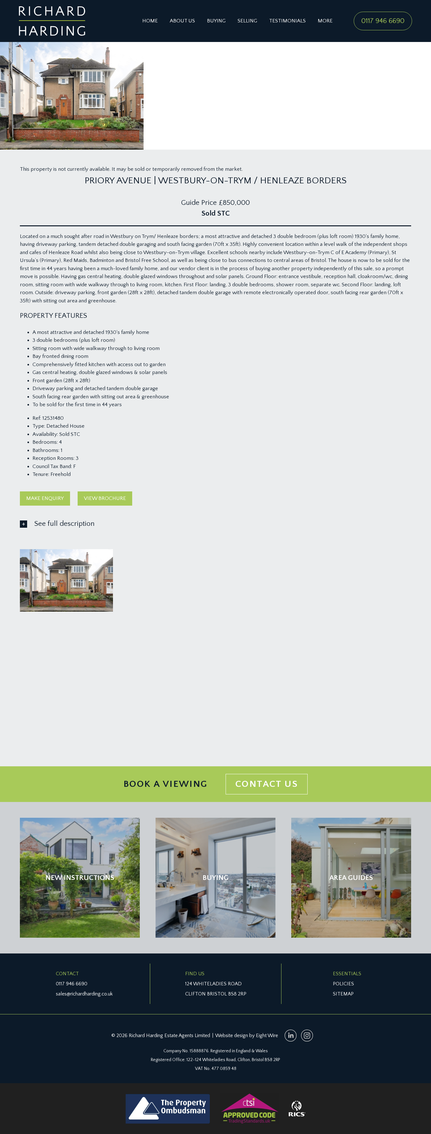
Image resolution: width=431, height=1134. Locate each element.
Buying (216, 21)
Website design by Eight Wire (246, 1035)
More (325, 21)
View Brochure (105, 498)
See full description (64, 524)
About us (182, 21)
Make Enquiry (45, 498)
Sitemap (343, 994)
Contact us (266, 784)
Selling (247, 21)
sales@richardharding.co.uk (84, 994)
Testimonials (287, 21)
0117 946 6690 (382, 21)
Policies (343, 984)
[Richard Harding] (52, 21)
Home (150, 21)
